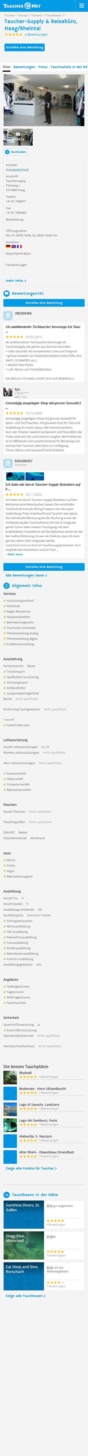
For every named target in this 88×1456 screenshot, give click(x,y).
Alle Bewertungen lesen (25, 575)
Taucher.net (22, 5)
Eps (17, 389)
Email (25, 169)
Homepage (13, 169)
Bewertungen (24, 67)
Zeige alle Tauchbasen (24, 1296)
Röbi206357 (23, 461)
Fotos (43, 67)
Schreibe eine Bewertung (24, 47)
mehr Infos (14, 281)
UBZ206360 (23, 313)
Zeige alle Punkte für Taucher (30, 1168)
